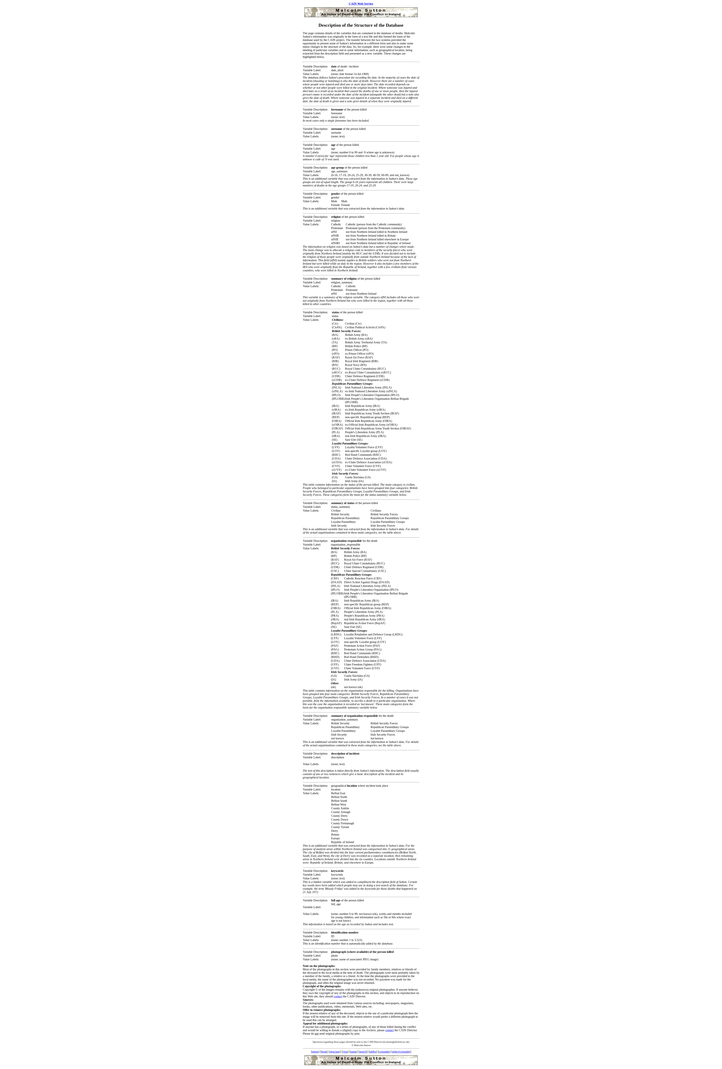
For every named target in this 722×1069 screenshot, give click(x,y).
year (345, 1051)
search (363, 1051)
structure (335, 1051)
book (324, 1051)
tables (372, 1051)
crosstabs (384, 1051)
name (353, 1051)
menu (315, 1051)
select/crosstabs (401, 1051)
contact (338, 996)
